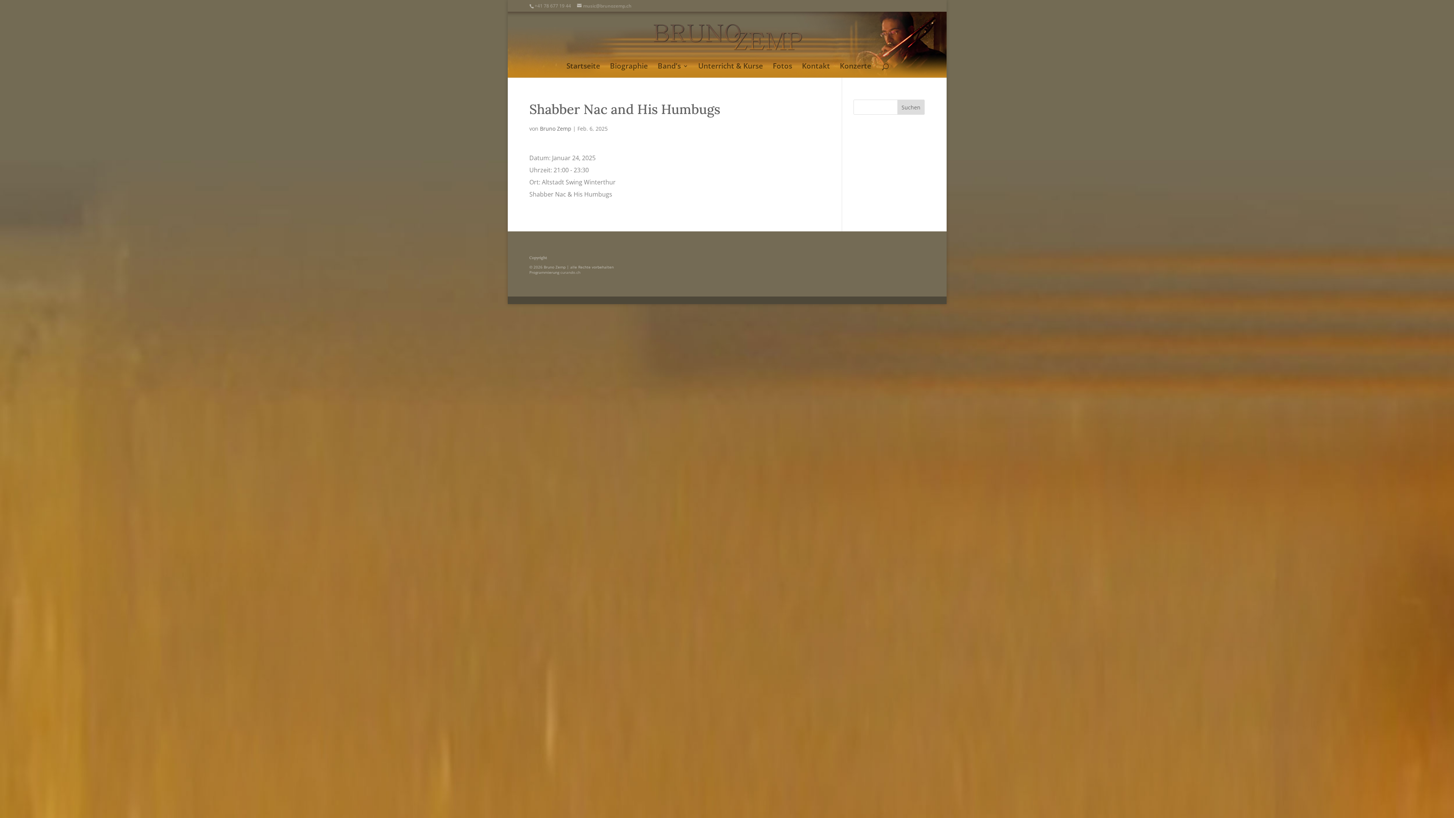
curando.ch (570, 272)
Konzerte (855, 67)
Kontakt (816, 67)
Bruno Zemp (555, 128)
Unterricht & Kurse (730, 67)
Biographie (629, 67)
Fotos (782, 67)
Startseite (583, 67)
